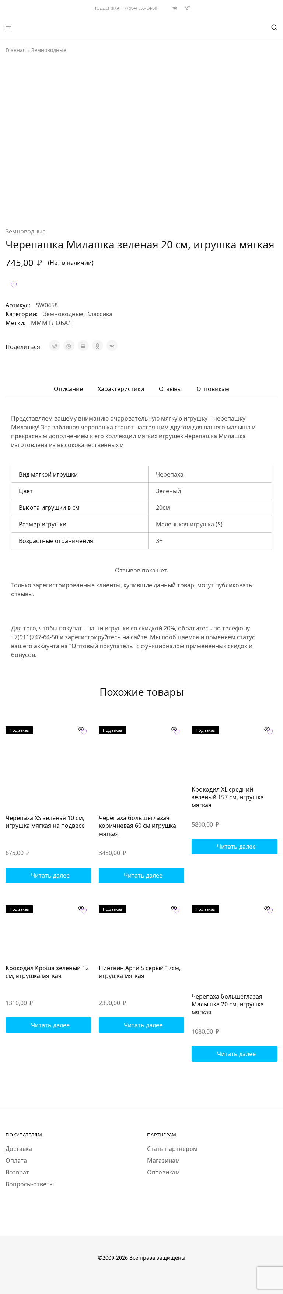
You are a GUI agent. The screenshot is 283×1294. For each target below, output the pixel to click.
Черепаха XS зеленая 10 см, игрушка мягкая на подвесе (45, 822)
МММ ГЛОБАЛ (51, 323)
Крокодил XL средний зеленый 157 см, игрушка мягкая (228, 797)
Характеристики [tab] (121, 389)
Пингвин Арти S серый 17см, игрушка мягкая (140, 972)
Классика (99, 314)
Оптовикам (163, 1172)
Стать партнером (172, 1149)
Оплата (16, 1160)
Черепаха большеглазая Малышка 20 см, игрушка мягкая (228, 1004)
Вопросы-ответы (30, 1184)
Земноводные (48, 49)
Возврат (17, 1172)
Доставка (19, 1149)
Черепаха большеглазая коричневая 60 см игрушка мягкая (137, 826)
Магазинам (163, 1160)
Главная (16, 49)
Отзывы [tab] (170, 389)
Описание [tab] (68, 389)
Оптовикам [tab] (212, 389)
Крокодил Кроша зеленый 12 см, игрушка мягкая (47, 972)
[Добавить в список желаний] (14, 285)
